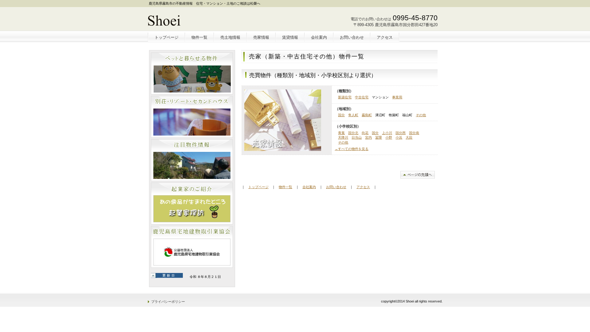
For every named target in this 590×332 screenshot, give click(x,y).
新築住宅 (345, 97)
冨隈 (378, 137)
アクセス (363, 187)
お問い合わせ (336, 187)
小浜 (398, 137)
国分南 (414, 133)
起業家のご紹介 (192, 203)
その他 (421, 115)
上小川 (387, 133)
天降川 (343, 137)
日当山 (357, 137)
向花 (365, 133)
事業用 (397, 97)
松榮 (192, 20)
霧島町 (367, 115)
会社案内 (309, 187)
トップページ (258, 187)
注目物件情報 (192, 160)
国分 (341, 115)
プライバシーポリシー (168, 301)
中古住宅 (361, 97)
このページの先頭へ (417, 175)
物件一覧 (285, 187)
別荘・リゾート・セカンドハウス (192, 117)
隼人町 (353, 115)
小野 (388, 137)
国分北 (353, 133)
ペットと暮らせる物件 (192, 73)
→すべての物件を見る (351, 149)
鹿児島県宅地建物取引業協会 (192, 247)
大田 (409, 137)
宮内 (368, 137)
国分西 (400, 133)
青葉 (341, 133)
